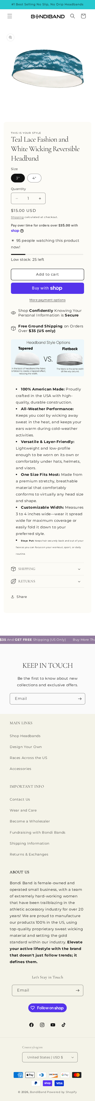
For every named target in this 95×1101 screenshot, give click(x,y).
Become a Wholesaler (30, 821)
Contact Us (20, 799)
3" (18, 178)
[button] (9, 16)
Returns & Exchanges (29, 854)
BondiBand (38, 1092)
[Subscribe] (79, 698)
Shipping (17, 217)
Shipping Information (29, 843)
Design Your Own (26, 747)
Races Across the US (28, 758)
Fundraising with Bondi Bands (38, 832)
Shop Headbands (25, 736)
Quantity (18, 189)
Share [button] (22, 597)
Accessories (20, 769)
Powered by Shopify (62, 1092)
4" (34, 178)
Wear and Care (23, 810)
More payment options (47, 300)
